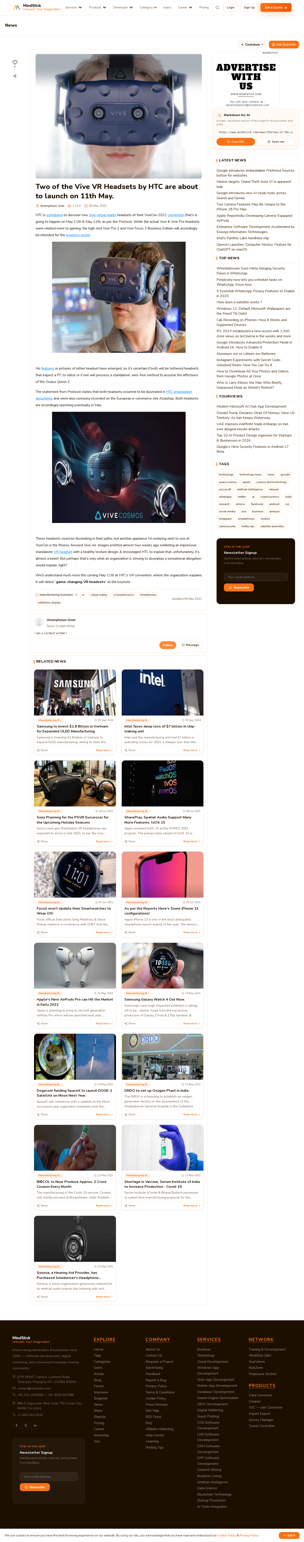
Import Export (259, 1413)
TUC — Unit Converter (265, 1407)
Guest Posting (208, 1416)
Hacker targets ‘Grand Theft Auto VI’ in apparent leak (254, 184)
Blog (97, 1380)
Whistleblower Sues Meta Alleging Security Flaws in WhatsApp (251, 271)
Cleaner (255, 1401)
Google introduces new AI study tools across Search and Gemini (251, 195)
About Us (153, 1349)
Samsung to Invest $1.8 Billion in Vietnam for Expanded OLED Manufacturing (72, 729)
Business (204, 1349)
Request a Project (159, 1361)
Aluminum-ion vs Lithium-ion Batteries (246, 353)
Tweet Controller (262, 1426)
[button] (15, 64)
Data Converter (260, 1395)
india (288, 497)
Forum (99, 1386)
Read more (103, 750)
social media (227, 511)
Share (98, 1410)
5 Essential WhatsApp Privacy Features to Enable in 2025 (256, 293)
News (98, 1404)
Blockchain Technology (214, 1494)
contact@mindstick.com (34, 1388)
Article (99, 1374)
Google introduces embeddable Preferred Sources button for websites (255, 173)
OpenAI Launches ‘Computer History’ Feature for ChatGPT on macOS (254, 247)
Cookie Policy (156, 1398)
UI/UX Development (212, 1404)
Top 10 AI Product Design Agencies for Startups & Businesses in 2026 (254, 438)
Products (95, 7)
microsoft (225, 489)
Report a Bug (156, 1380)
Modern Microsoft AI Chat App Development (251, 406)
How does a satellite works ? (239, 302)
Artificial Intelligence (212, 1482)
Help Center (155, 1435)
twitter (242, 497)
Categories (102, 1361)
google (285, 474)
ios (287, 504)
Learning (152, 1441)
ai (253, 497)
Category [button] (146, 7)
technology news (250, 474)
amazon (275, 511)
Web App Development (215, 1379)
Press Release (157, 1404)
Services (71, 7)
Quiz (97, 1441)
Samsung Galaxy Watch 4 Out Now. (154, 999)
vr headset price (124, 595)
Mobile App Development (217, 1385)
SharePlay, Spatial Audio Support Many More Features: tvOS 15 (157, 820)
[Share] (15, 76)
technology (226, 474)
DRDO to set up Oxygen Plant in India (156, 1090)
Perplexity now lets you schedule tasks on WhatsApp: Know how (249, 282)
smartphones (246, 519)
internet (274, 489)
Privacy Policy (156, 1386)
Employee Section (263, 1374)
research (224, 504)
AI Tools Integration (212, 1506)
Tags (97, 1355)
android (274, 504)
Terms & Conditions (160, 1392)
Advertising (154, 1367)
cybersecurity (227, 526)
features (47, 368)
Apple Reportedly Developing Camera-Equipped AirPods (254, 218)
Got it (291, 1535)
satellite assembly (272, 526)
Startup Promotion (211, 1500)
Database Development (215, 1392)
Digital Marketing (210, 1410)
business (257, 511)
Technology (206, 1355)
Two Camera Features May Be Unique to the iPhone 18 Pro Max (251, 207)
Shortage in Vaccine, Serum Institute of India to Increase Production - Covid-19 (162, 1184)
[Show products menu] (104, 7)
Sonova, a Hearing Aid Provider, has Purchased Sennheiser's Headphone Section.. (68, 1277)
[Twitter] (25, 1425)
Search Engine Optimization (218, 1398)
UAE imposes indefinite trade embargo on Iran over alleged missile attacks (252, 426)
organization (183, 391)
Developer (120, 7)
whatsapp (225, 497)
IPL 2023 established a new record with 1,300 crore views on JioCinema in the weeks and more (254, 333)
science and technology (272, 482)
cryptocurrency (270, 497)
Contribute (252, 44)
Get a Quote (274, 7)
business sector (78, 235)
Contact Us (154, 1355)
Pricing (204, 7)
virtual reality (106, 215)
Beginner (101, 1398)
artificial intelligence (250, 489)
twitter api (248, 526)
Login (231, 7)
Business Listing (209, 1476)
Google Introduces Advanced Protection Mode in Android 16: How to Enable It (254, 345)
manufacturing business (56, 595)
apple (246, 482)
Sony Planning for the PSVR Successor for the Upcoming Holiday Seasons (73, 820)
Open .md (278, 141)
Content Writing (209, 1470)
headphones (148, 595)
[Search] (217, 8)
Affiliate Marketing (160, 1429)
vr (83, 595)
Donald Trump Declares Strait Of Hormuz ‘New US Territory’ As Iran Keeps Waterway (256, 415)
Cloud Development (212, 1361)
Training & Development (267, 1349)
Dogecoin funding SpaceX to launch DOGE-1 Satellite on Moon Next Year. (74, 1093)
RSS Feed (153, 1417)
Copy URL (237, 141)
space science (228, 482)
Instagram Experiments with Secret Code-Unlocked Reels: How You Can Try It (249, 362)
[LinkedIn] (35, 1425)
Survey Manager (261, 1420)
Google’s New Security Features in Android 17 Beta (253, 449)
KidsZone (256, 1367)
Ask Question (286, 44)
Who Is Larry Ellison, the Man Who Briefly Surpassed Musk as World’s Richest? (249, 385)
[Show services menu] (80, 7)
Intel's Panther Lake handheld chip (243, 238)
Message (192, 645)
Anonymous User (52, 206)
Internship (101, 1435)
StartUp (100, 1417)
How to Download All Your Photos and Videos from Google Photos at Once (253, 374)
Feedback (153, 1374)
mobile (265, 519)
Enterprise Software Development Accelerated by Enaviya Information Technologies (256, 229)
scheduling (55, 215)
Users (167, 7)
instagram (225, 519)
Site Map (152, 1410)
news (271, 474)
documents (44, 398)
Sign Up (249, 7)
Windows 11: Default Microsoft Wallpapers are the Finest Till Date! (253, 311)
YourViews (257, 1361)
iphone (240, 504)
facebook (257, 504)
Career (182, 7)
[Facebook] (16, 1425)
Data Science (207, 1488)
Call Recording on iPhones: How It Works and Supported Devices (252, 322)
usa (243, 511)
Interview (101, 1392)
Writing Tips (155, 1447)
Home (98, 1349)
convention (176, 215)
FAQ (149, 1423)
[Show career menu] (190, 7)
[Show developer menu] (131, 7)
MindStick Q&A (260, 1355)
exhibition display (49, 602)
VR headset (63, 551)
